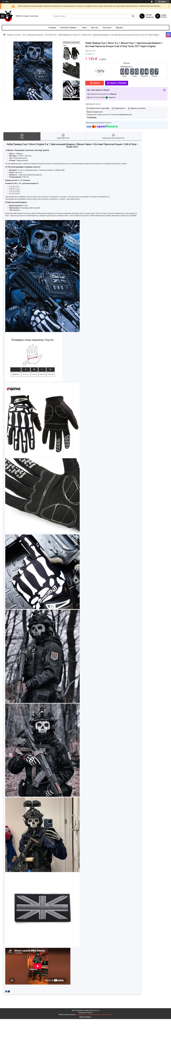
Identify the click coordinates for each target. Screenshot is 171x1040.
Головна (52, 27)
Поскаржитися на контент (84, 1014)
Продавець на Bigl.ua (86, 1012)
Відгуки (119, 27)
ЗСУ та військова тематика (33, 35)
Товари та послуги (14, 35)
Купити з (114, 83)
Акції (84, 27)
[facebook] (6, 992)
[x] (9, 992)
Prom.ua (96, 1010)
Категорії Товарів (68, 27)
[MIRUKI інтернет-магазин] (8, 16)
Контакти (107, 27)
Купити (96, 83)
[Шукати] (133, 16)
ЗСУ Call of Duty (51, 35)
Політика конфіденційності (103, 1014)
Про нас (94, 27)
